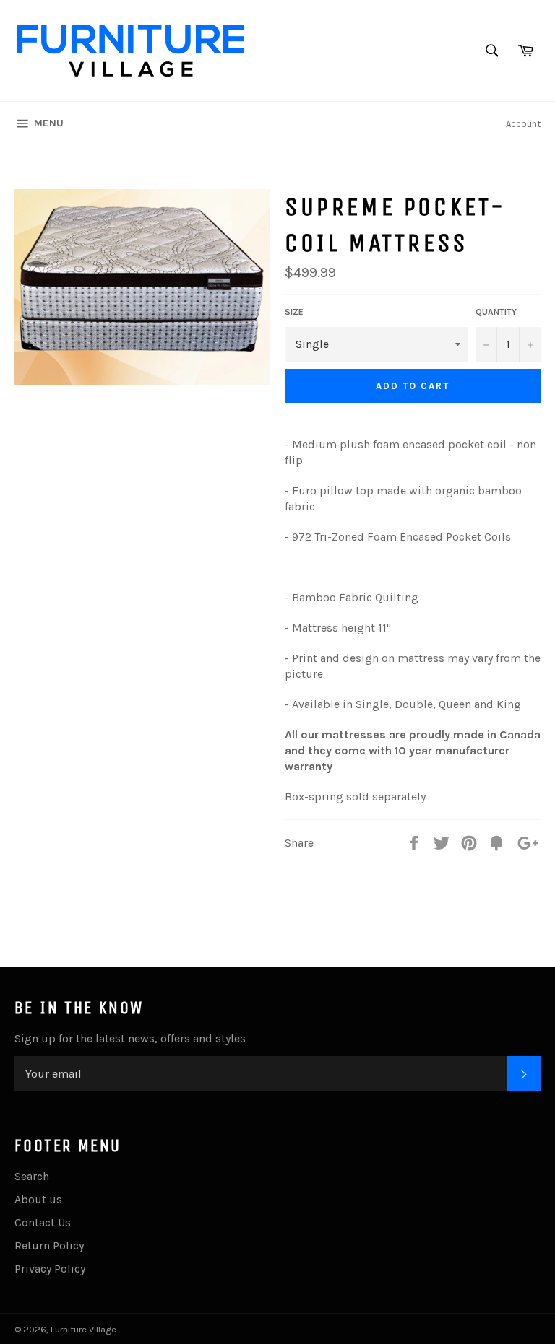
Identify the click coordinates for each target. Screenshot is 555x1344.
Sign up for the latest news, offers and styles (130, 1038)
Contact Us (42, 1222)
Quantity (496, 312)
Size (294, 312)
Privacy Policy (49, 1268)
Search (31, 1176)
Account (523, 123)
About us (38, 1199)
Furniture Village (83, 1329)
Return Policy (49, 1245)
